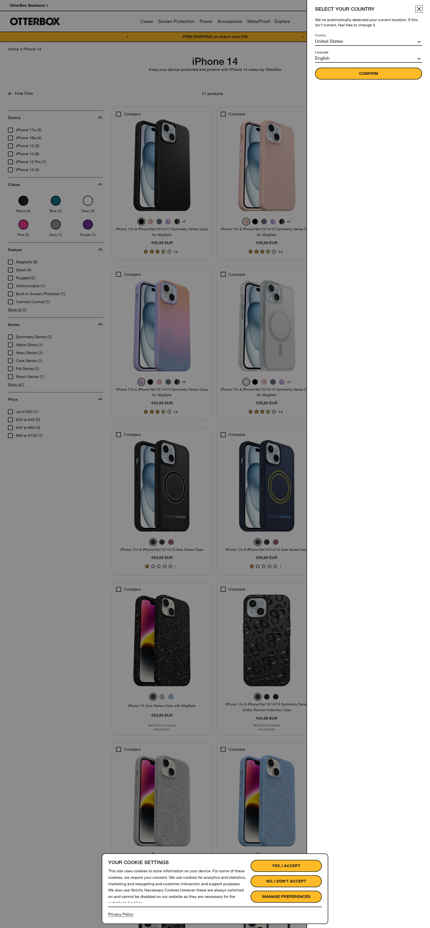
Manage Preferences (286, 896)
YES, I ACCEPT (286, 865)
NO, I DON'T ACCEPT (286, 881)
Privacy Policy (120, 914)
